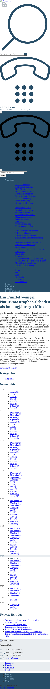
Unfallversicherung (23, 198)
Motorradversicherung (24, 187)
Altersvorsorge (21, 247)
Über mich (9, 286)
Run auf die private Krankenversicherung (22, 629)
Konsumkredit (21, 282)
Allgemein (9, 379)
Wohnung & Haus (17, 205)
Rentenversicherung (23, 256)
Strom (17, 270)
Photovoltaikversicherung (25, 214)
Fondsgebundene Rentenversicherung (30, 261)
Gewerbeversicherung (24, 203)
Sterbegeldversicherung (24, 265)
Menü (3, 175)
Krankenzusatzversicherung (26, 231)
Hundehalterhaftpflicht (24, 191)
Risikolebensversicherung (25, 245)
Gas (17, 272)
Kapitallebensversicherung (26, 263)
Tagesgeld (19, 279)
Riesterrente (20, 251)
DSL (17, 275)
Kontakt (8, 288)
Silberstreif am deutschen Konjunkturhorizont (23, 631)
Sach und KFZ (16, 182)
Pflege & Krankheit (18, 228)
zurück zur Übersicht (8, 368)
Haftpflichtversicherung (24, 189)
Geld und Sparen (17, 268)
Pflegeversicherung (23, 233)
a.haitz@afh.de (12, 658)
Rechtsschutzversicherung (25, 196)
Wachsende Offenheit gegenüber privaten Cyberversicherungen (22, 621)
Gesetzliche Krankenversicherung (29, 238)
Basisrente (19, 254)
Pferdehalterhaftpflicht (24, 194)
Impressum (9, 663)
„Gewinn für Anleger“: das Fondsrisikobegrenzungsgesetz (17, 626)
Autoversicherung (22, 184)
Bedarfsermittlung (12, 291)
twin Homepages (7, 688)
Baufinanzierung (22, 219)
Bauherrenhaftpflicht (23, 217)
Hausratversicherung (23, 208)
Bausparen (19, 221)
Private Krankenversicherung (27, 235)
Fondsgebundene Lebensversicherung (30, 258)
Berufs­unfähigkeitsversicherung (28, 242)
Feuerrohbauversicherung (25, 226)
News (7, 284)
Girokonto (19, 277)
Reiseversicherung (22, 201)
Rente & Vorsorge (17, 240)
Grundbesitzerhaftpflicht (25, 212)
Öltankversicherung (23, 224)
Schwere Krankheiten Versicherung (29, 249)
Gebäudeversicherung (24, 210)
